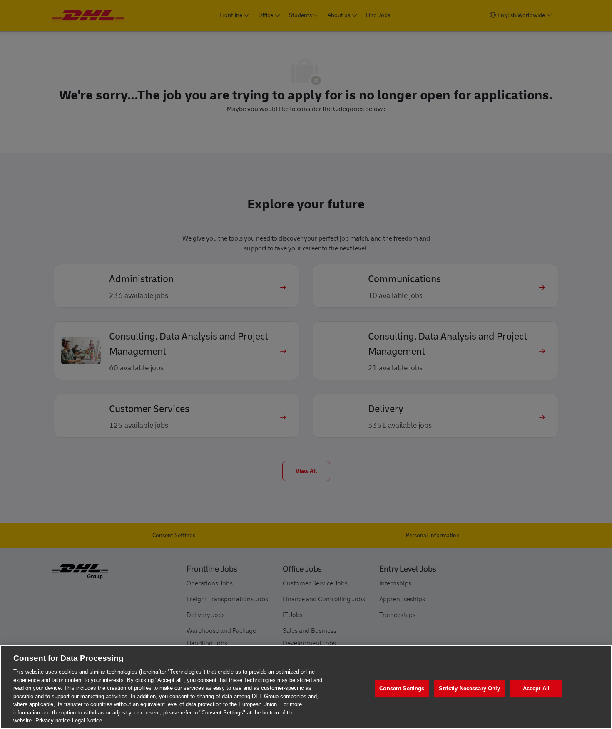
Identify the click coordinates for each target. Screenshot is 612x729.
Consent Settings (401, 688)
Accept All (536, 688)
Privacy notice (52, 720)
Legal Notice (87, 720)
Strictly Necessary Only (469, 688)
